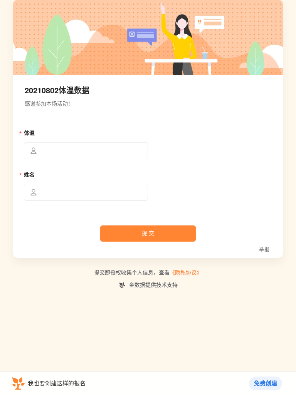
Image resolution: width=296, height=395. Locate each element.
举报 (264, 249)
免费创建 (265, 383)
